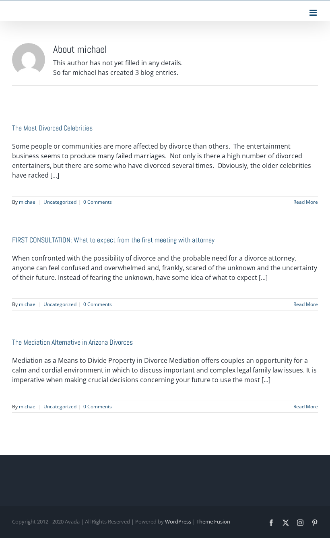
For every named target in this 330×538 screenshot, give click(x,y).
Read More (305, 202)
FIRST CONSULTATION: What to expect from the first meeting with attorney (113, 239)
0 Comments (97, 202)
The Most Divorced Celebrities (52, 127)
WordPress (178, 521)
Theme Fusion (213, 521)
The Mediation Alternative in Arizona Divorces (72, 342)
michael (28, 202)
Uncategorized (59, 202)
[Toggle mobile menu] (313, 12)
